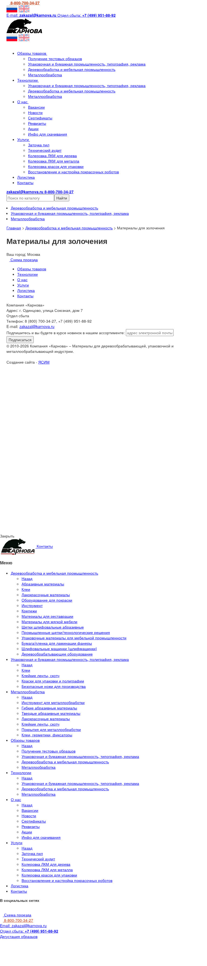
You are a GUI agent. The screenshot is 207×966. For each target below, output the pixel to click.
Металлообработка (45, 74)
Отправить (55, 412)
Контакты (25, 182)
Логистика (26, 177)
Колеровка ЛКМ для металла (53, 161)
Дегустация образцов (18, 936)
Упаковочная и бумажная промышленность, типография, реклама (87, 64)
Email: (23, 925)
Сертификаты (40, 117)
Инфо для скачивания (47, 134)
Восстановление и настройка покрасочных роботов (73, 171)
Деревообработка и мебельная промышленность (71, 69)
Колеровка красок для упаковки (56, 166)
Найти (61, 198)
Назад (27, 578)
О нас (23, 101)
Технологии (28, 80)
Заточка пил (38, 144)
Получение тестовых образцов (55, 58)
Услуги (23, 139)
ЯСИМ (44, 362)
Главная (13, 227)
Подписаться (20, 339)
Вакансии (36, 107)
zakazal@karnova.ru (36, 326)
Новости (35, 112)
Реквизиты (37, 123)
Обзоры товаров (32, 53)
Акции (33, 128)
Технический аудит (44, 150)
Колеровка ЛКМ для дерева (52, 155)
